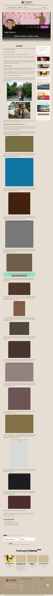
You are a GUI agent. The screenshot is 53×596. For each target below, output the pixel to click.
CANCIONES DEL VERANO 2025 (42, 76)
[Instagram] (9, 588)
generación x (12, 535)
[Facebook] (28, 44)
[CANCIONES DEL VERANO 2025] (43, 73)
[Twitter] (11, 588)
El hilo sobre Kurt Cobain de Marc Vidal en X (44, 51)
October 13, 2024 (15, 516)
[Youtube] (13, 588)
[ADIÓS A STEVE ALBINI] (43, 558)
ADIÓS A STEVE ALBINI (43, 563)
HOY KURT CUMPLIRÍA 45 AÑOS (9, 521)
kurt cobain (15, 535)
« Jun (35, 591)
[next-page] (27, 573)
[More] (35, 44)
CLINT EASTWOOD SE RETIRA (42, 62)
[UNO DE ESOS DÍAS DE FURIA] (43, 66)
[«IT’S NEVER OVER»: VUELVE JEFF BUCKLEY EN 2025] (21, 558)
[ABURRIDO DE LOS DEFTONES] (32, 558)
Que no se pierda (42, 49)
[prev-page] (25, 573)
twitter (26, 535)
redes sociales (20, 535)
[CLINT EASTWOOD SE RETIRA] (43, 59)
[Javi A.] (18, 40)
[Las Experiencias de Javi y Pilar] (26, 2)
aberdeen (8, 535)
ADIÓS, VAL (23, 539)
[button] (44, 7)
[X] (29, 44)
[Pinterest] (31, 44)
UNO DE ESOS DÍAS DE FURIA (42, 69)
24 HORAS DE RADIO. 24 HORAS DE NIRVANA (11, 523)
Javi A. (21, 40)
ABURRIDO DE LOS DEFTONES (9, 539)
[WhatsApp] (33, 44)
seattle (23, 535)
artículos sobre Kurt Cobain (24, 121)
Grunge (43, 562)
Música (9, 562)
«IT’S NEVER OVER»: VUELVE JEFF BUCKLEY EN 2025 (21, 564)
